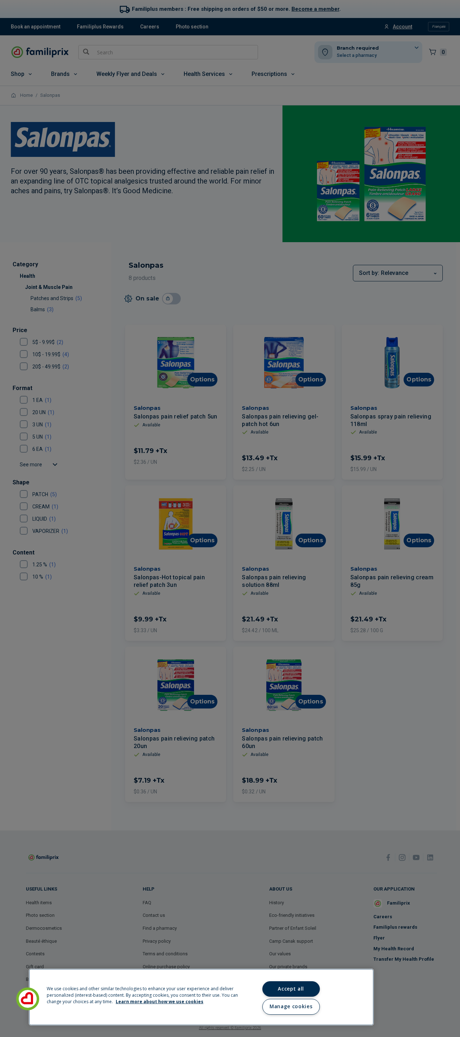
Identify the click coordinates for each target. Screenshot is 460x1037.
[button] (27, 998)
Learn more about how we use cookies (159, 1001)
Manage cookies (291, 1006)
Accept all (291, 989)
